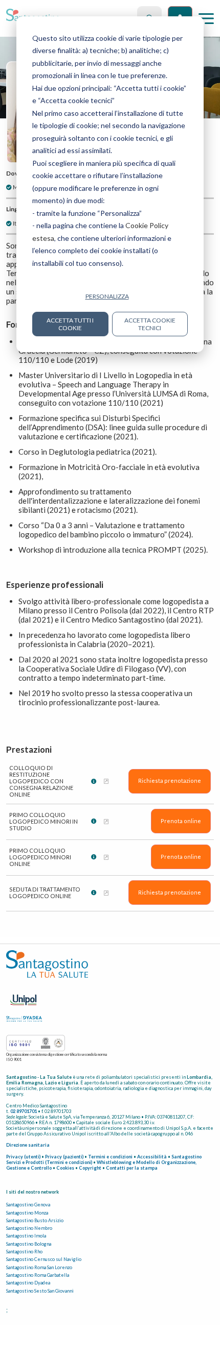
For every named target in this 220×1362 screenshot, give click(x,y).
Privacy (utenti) (23, 1156)
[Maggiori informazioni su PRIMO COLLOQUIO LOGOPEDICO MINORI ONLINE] (106, 857)
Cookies (65, 1168)
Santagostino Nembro (29, 1228)
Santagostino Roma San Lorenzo (39, 1267)
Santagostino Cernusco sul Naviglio (43, 1259)
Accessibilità (152, 1156)
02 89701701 (23, 1111)
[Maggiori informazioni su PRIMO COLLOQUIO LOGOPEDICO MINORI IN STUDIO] (106, 821)
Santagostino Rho (24, 1251)
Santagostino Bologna (28, 1244)
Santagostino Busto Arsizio (34, 1220)
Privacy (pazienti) (64, 1156)
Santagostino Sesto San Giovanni (40, 1291)
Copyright (90, 1168)
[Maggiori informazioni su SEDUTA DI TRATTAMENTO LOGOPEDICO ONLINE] (106, 893)
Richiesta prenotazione (169, 780)
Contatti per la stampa (132, 1168)
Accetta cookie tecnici (149, 324)
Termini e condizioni (110, 1156)
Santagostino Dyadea (28, 1282)
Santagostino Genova (28, 1204)
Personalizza (107, 296)
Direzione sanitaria (28, 1145)
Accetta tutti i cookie (70, 324)
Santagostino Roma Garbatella (37, 1275)
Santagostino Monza (27, 1213)
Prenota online (181, 821)
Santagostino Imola (26, 1236)
